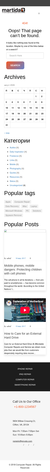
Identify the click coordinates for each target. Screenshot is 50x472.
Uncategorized (16, 185)
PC (27, 210)
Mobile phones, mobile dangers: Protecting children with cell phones (23, 269)
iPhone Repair (25, 369)
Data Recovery (12, 206)
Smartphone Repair (25, 385)
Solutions (37, 210)
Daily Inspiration (17, 151)
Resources (14, 176)
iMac (25, 206)
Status (12, 181)
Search (15, 65)
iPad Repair (25, 374)
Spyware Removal (14, 215)
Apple (8, 201)
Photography (15, 168)
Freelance (14, 155)
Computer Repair (22, 201)
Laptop (34, 206)
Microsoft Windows (14, 210)
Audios (13, 147)
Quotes (13, 172)
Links (12, 160)
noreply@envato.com (22, 441)
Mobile (13, 164)
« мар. (7, 132)
